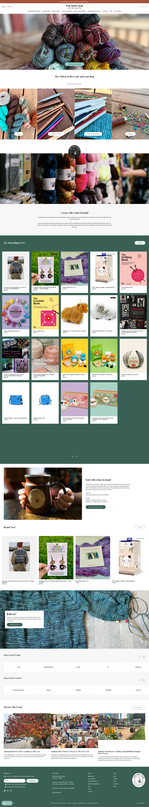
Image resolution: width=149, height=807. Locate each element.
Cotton (138, 690)
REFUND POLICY (63, 803)
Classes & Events (14, 624)
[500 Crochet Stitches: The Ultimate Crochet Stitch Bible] (45, 356)
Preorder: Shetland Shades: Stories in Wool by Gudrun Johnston (15, 288)
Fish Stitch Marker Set (69, 287)
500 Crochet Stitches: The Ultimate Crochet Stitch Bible (44, 375)
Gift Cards (117, 11)
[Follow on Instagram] (8, 791)
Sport (78, 667)
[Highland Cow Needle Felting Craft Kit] (74, 312)
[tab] (14, 243)
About (4, 6)
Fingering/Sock (48, 667)
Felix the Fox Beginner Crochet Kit (102, 374)
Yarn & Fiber (56, 11)
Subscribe (32, 780)
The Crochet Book (38, 331)
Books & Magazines (79, 11)
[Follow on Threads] (11, 791)
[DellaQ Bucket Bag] (45, 399)
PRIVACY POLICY (54, 803)
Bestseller (91, 776)
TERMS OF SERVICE (72, 803)
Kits (89, 786)
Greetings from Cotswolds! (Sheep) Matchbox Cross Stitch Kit (102, 419)
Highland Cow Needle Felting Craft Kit (74, 331)
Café (110, 11)
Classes (104, 11)
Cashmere (108, 690)
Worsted (138, 667)
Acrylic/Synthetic (18, 690)
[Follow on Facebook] (5, 791)
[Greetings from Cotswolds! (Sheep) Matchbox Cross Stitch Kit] (103, 399)
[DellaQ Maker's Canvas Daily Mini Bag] (15, 399)
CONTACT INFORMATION (92, 803)
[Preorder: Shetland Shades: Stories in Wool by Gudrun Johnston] (15, 269)
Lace (18, 667)
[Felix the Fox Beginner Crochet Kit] (103, 356)
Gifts (89, 789)
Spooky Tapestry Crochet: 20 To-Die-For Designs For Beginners (132, 331)
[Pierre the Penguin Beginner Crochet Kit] (74, 356)
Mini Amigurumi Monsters (12, 331)
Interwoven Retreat (34, 11)
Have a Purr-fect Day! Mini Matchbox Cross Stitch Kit (73, 419)
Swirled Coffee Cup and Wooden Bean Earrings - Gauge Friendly (44, 288)
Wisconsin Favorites (94, 11)
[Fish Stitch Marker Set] (74, 269)
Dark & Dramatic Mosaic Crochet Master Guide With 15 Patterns (14, 375)
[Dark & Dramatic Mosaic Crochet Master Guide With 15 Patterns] (15, 356)
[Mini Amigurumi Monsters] (15, 312)
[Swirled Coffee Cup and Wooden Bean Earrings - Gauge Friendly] (45, 269)
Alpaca (48, 690)
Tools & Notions (66, 11)
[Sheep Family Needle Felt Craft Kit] (103, 312)
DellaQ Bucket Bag (39, 418)
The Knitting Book (127, 287)
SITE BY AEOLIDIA (141, 803)
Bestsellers (46, 11)
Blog (114, 786)
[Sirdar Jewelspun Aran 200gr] (133, 356)
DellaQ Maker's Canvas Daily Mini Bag (15, 418)
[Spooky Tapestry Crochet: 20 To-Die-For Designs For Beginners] (133, 312)
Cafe (114, 776)
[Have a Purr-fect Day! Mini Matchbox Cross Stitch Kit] (74, 399)
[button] (18, 134)
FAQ (114, 781)
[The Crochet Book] (45, 312)
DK (108, 667)
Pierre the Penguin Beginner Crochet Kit (74, 375)
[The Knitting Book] (133, 269)
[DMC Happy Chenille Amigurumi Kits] (103, 269)
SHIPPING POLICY (82, 803)
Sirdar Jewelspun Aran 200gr (130, 374)
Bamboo (78, 690)
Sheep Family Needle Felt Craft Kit (102, 331)
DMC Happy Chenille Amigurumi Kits (103, 287)
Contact (9, 6)
